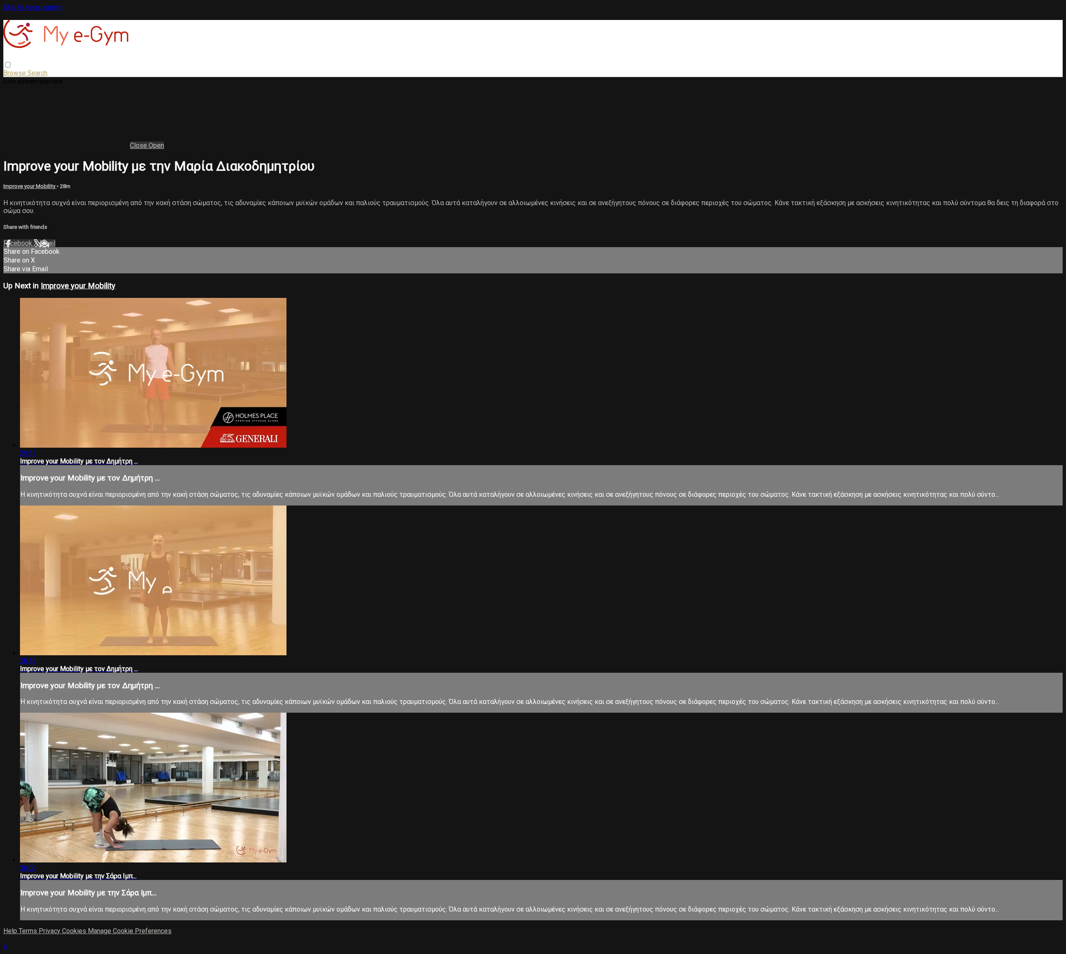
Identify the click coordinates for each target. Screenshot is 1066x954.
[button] (7, 64)
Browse (15, 73)
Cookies (75, 931)
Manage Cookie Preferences (130, 931)
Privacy (50, 931)
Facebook (18, 243)
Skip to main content (32, 7)
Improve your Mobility (30, 186)
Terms (29, 931)
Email (47, 243)
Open (156, 145)
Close (139, 145)
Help (11, 931)
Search (37, 73)
